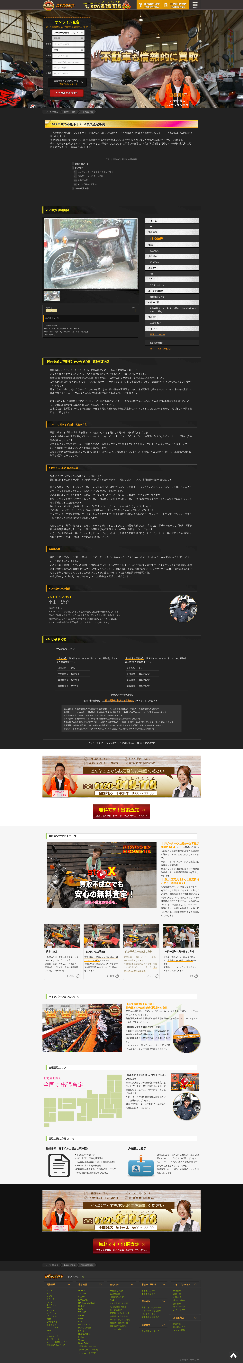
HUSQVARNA (84, 1333)
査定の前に (115, 1284)
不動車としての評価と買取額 (88, 176)
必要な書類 (115, 1293)
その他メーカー (53, 1336)
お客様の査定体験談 (119, 1316)
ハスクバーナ (52, 1327)
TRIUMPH (82, 1312)
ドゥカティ (52, 1304)
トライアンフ (52, 1310)
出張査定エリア (117, 1297)
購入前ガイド (179, 1326)
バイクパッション (181, 1284)
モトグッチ (52, 1324)
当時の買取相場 (81, 188)
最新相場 (82, 1284)
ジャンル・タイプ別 (87, 1352)
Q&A (112, 1300)
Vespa (81, 1340)
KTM (49, 1318)
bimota (81, 1330)
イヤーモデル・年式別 (88, 1349)
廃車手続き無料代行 (150, 1317)
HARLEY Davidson (86, 1302)
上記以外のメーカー (87, 1346)
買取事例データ (81, 163)
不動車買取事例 (148, 1293)
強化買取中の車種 (118, 1326)
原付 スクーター (157, 334)
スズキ (50, 1296)
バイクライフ (179, 1309)
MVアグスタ (52, 1321)
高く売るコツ (116, 1309)
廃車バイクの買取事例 (151, 1307)
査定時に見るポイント (120, 1313)
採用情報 (177, 1303)
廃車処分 (146, 1301)
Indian (81, 1337)
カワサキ (51, 1298)
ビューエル (52, 1316)
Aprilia (81, 1315)
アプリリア (52, 1313)
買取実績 (51, 1284)
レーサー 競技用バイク (57, 1341)
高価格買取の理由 (118, 1306)
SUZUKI (82, 1296)
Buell (80, 1318)
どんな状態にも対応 (119, 1303)
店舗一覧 (177, 1293)
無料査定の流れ (117, 1290)
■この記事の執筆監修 (85, 184)
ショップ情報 (179, 1330)
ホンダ (50, 1290)
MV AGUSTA (84, 1324)
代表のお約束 (179, 1300)
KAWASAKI (83, 1299)
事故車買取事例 (148, 1290)
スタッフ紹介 (116, 1329)
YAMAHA (82, 1293)
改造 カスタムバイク (56, 1344)
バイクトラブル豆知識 (120, 1319)
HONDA (81, 1290)
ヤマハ (50, 1293)
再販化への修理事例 (119, 1322)
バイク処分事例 (148, 1313)
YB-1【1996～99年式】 (161, 348)
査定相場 (146, 1324)
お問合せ (177, 1297)
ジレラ (50, 1333)
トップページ (72, 1276)
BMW (49, 1307)
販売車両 (177, 1323)
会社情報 (177, 1290)
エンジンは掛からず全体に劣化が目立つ (93, 171)
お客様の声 (81, 180)
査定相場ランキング (150, 1330)
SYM (49, 1330)
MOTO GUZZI (84, 1327)
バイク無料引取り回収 (151, 1310)
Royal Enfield (84, 1343)
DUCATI (82, 1306)
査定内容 (78, 167)
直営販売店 (178, 1317)
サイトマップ (179, 1306)
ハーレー (51, 1301)
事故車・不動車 (149, 1284)
